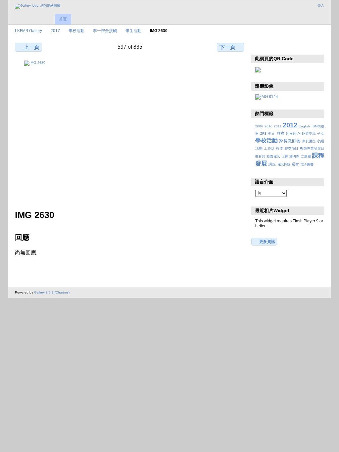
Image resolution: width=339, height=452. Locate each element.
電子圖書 (307, 164)
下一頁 (227, 47)
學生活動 (133, 30)
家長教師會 (290, 141)
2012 (290, 125)
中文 (271, 133)
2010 (268, 126)
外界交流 (309, 133)
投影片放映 (287, 46)
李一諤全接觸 (105, 30)
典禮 (280, 133)
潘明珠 (294, 156)
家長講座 (308, 141)
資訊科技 (283, 164)
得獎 (279, 148)
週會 (295, 164)
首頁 (63, 19)
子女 (320, 133)
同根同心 (293, 133)
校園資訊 (273, 156)
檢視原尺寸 (259, 46)
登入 (320, 5)
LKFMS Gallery (28, 30)
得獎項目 (292, 148)
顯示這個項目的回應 (273, 46)
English (304, 126)
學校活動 (76, 30)
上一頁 (31, 47)
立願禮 (306, 156)
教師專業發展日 (312, 148)
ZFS (263, 133)
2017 (55, 30)
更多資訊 (267, 241)
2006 (259, 126)
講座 (272, 164)
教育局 (260, 156)
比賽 (284, 156)
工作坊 (269, 148)
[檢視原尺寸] (130, 131)
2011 (277, 126)
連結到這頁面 (301, 46)
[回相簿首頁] (37, 6)
